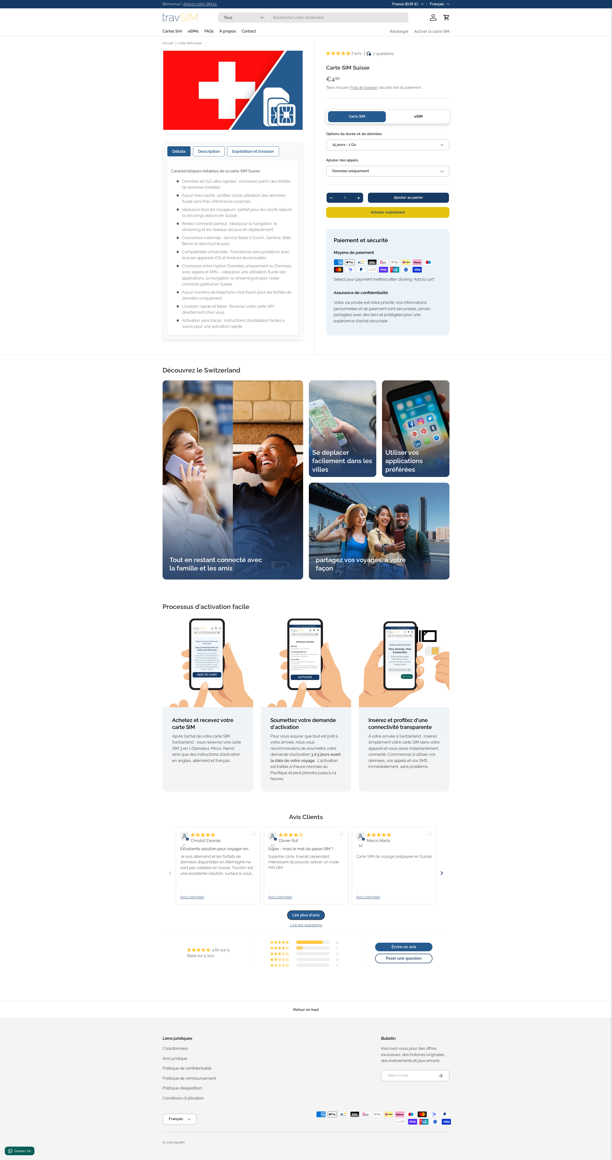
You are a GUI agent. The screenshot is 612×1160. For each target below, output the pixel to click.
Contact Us (22, 1151)
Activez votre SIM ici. (200, 4)
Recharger (399, 31)
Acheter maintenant (388, 212)
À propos (227, 31)
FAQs (209, 31)
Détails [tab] (179, 151)
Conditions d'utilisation (183, 1098)
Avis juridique (175, 1058)
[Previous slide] (170, 873)
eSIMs (193, 31)
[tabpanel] (232, 247)
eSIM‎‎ (418, 116)
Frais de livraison (363, 87)
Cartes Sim (172, 31)
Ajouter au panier (408, 198)
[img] (203, 834)
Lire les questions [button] (306, 925)
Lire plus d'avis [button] (306, 915)
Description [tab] (209, 151)
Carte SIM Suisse (190, 43)
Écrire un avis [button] (404, 947)
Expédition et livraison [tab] (253, 151)
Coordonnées (175, 1048)
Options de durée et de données (354, 134)
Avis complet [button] (192, 897)
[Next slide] (442, 873)
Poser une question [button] (404, 958)
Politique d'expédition (182, 1088)
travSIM (179, 1142)
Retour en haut (306, 1009)
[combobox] (313, 17)
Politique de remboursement (189, 1078)
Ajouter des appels (342, 160)
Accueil (168, 43)
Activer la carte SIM (431, 31)
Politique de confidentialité (187, 1068)
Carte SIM (357, 116)
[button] (446, 17)
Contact (249, 31)
